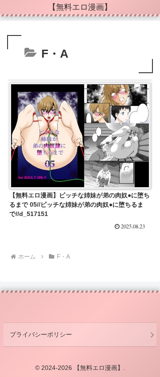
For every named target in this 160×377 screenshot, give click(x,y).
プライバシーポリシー (41, 334)
